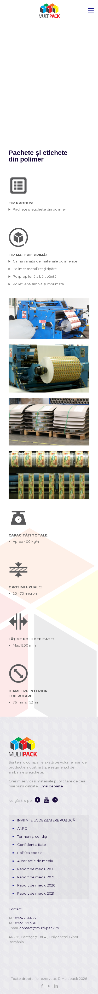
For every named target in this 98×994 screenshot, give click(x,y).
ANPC (22, 828)
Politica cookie (30, 853)
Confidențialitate (31, 844)
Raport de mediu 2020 (36, 885)
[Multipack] (49, 10)
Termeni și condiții (32, 836)
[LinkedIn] (56, 986)
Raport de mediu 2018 (36, 869)
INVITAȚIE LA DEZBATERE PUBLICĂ (46, 820)
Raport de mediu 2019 (35, 877)
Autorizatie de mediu (35, 861)
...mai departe (51, 786)
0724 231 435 (25, 918)
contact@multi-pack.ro (39, 928)
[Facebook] (42, 986)
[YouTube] (49, 986)
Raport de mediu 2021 (35, 893)
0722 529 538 (25, 923)
